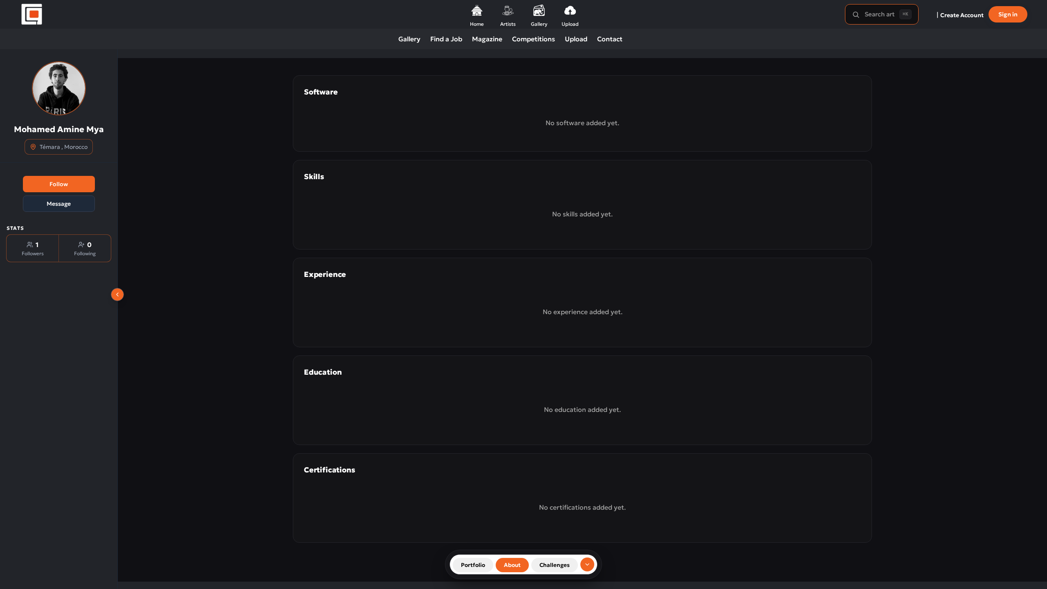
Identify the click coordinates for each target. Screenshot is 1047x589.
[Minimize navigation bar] (587, 564)
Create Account (962, 15)
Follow (58, 184)
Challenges (554, 565)
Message (59, 203)
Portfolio (473, 565)
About (512, 565)
